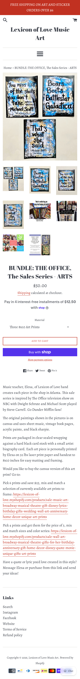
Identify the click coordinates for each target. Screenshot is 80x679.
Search (8, 606)
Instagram (10, 612)
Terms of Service (15, 629)
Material (39, 320)
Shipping (23, 293)
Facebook (9, 618)
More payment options (40, 359)
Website (9, 623)
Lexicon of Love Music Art (40, 33)
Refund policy (12, 635)
